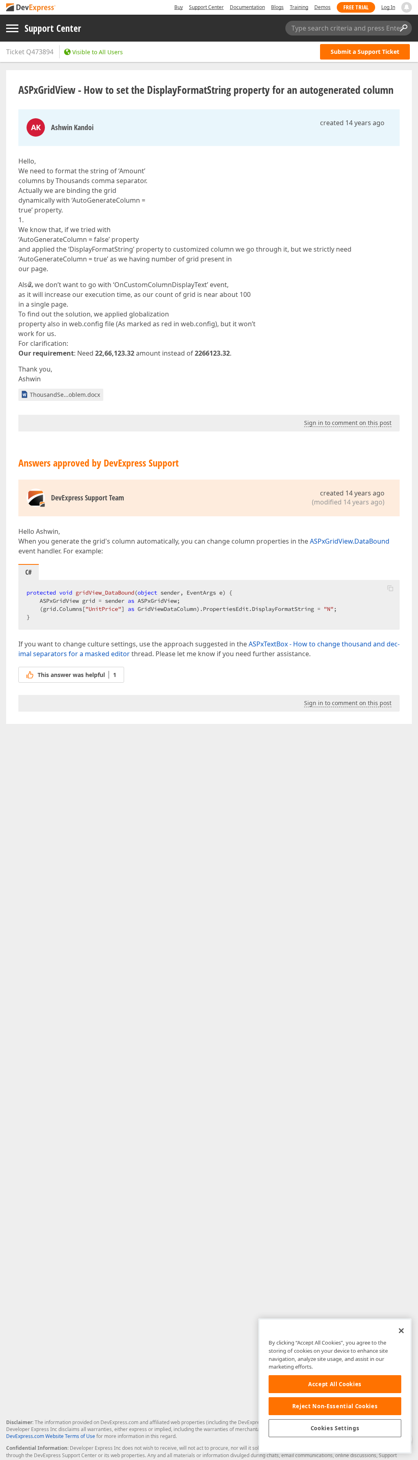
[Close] (401, 1331)
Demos (322, 7)
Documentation (247, 7)
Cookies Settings (335, 1428)
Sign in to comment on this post (347, 423)
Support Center (206, 7)
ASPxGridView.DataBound (349, 541)
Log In (388, 7)
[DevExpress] (31, 8)
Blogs (277, 7)
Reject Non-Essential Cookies (335, 1406)
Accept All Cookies (335, 1384)
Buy (178, 7)
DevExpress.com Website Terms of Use (50, 1436)
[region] (334, 1385)
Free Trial (356, 7)
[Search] (403, 28)
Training (299, 7)
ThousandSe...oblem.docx (65, 394)
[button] (390, 588)
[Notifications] (406, 7)
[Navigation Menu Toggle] (12, 28)
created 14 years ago (352, 122)
